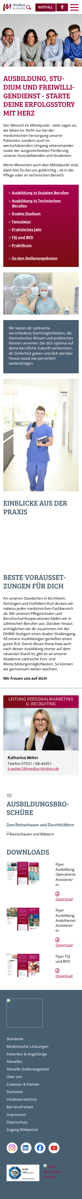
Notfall (45, 7)
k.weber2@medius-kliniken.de (33, 768)
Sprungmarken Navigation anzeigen (10, 796)
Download (64, 899)
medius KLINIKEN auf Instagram (12, 1147)
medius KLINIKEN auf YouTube (54, 1147)
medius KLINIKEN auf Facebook (40, 1147)
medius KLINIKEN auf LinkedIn (26, 1147)
